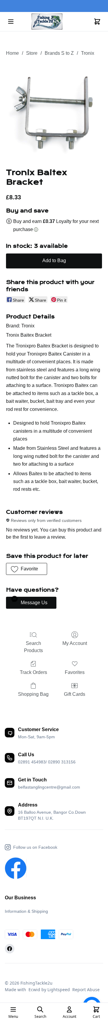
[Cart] (97, 22)
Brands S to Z (59, 53)
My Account (74, 643)
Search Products (33, 647)
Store (32, 53)
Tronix (87, 53)
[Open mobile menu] (11, 22)
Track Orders (33, 672)
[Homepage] (54, 21)
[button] (26, 569)
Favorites (75, 672)
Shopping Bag (33, 694)
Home (12, 53)
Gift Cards (74, 694)
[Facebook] (9, 948)
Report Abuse (86, 989)
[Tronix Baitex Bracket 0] (54, 111)
